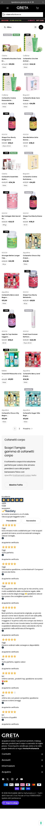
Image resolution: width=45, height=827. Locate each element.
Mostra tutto (16, 484)
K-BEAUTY (31, 20)
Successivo (31, 521)
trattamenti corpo (22, 475)
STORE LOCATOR (15, 20)
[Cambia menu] (7, 8)
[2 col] (41, 27)
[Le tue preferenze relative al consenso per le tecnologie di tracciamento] (41, 823)
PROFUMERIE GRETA (15, 793)
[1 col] (35, 27)
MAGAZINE (5, 20)
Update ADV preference (11, 798)
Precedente (11, 521)
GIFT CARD (40, 20)
